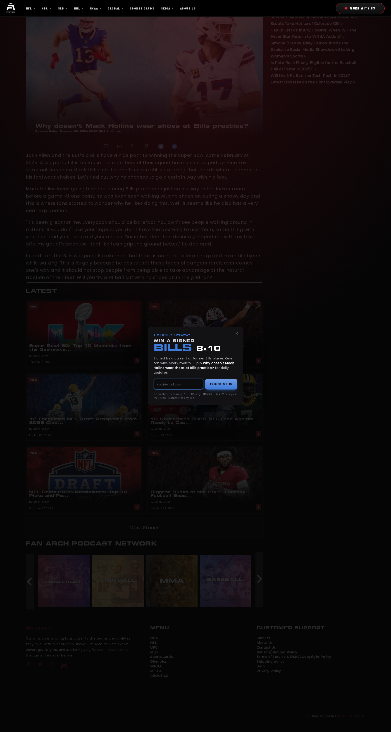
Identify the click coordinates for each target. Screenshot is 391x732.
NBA (45, 8)
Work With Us (362, 8)
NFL (29, 8)
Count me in (221, 384)
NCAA (94, 8)
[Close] (237, 333)
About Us (188, 8)
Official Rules (211, 394)
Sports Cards (142, 8)
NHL (77, 8)
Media (165, 8)
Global (114, 8)
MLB (61, 8)
